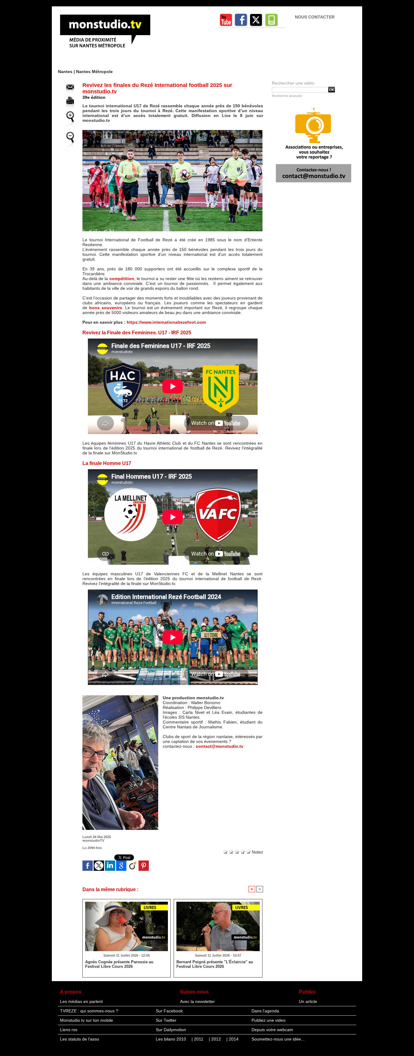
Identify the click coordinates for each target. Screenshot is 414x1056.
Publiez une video (268, 1020)
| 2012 (215, 1039)
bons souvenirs (105, 307)
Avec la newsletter (197, 1001)
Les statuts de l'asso (79, 1039)
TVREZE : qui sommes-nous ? (89, 1010)
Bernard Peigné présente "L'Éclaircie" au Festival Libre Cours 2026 (214, 964)
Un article (308, 1001)
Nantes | (67, 71)
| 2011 (198, 1039)
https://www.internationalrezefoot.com (166, 322)
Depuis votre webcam (272, 1029)
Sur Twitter (166, 1020)
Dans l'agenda (265, 1010)
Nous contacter (315, 17)
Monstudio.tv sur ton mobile (86, 1020)
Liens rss (68, 1029)
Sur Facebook (169, 1010)
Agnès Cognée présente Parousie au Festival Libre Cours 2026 (119, 964)
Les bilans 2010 (171, 1039)
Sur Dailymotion (171, 1029)
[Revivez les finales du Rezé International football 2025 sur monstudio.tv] (172, 132)
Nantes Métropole (94, 71)
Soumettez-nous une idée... (278, 1039)
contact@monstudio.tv (219, 746)
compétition (121, 278)
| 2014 (232, 1039)
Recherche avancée (287, 96)
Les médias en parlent (81, 1001)
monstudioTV (93, 840)
